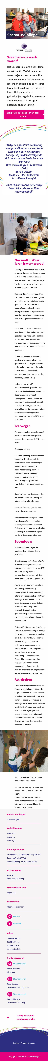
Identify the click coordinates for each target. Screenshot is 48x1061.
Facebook (17, 923)
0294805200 (13, 945)
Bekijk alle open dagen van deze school (23, 114)
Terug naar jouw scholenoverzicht (26, 1017)
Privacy (23, 1043)
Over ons (31, 1043)
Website (16, 916)
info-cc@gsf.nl (13, 949)
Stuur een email (19, 964)
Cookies (16, 1043)
